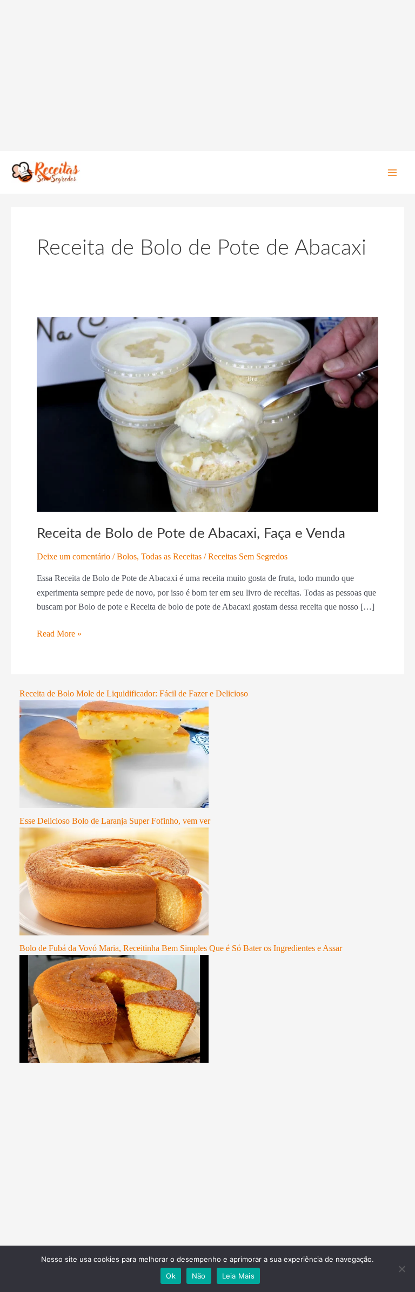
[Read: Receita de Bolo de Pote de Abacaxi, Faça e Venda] (207, 413)
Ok (171, 1276)
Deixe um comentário (73, 556)
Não (199, 1276)
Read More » (59, 632)
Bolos (127, 556)
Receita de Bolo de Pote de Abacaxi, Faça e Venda (191, 534)
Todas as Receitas (171, 556)
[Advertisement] (207, 75)
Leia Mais (238, 1276)
